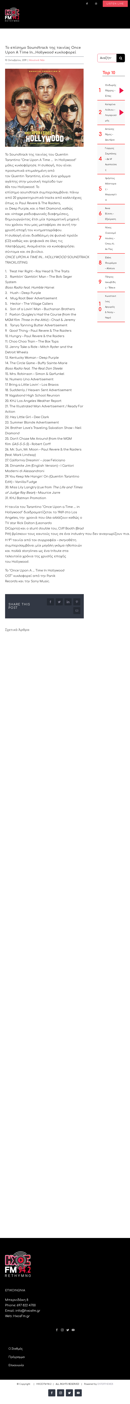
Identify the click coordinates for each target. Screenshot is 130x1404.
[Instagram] (62, 1330)
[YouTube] (73, 1330)
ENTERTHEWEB (105, 1384)
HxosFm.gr (21, 1316)
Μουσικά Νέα (37, 60)
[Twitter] (67, 1330)
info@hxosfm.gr (27, 1310)
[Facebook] (57, 1330)
